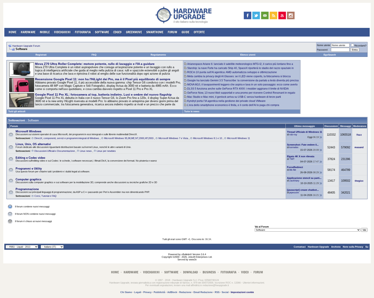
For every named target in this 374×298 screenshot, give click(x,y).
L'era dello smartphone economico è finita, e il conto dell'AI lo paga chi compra (233, 105)
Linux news (86, 151)
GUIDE (185, 32)
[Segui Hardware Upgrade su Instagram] (291, 15)
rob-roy (293, 134)
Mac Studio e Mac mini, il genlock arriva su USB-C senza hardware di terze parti (234, 96)
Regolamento (158, 54)
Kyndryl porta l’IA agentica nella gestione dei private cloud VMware (226, 101)
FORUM (172, 32)
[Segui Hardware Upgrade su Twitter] (256, 15)
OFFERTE (199, 32)
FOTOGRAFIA (83, 32)
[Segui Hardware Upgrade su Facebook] (247, 15)
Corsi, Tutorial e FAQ (45, 196)
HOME (12, 32)
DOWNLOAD (190, 272)
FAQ (94, 54)
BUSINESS (209, 272)
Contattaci (300, 246)
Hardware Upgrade (318, 246)
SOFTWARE (102, 32)
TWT (292, 159)
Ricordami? (360, 45)
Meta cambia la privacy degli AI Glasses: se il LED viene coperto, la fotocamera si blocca (239, 76)
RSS (217, 292)
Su (366, 246)
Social (225, 292)
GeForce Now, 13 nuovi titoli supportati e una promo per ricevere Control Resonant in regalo (241, 92)
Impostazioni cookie (242, 292)
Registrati (41, 54)
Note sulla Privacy (353, 246)
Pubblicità (159, 292)
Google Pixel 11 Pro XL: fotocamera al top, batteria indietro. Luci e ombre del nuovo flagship (103, 94)
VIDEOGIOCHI (62, 32)
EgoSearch (330, 54)
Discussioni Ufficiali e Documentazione (54, 151)
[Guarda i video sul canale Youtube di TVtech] (282, 15)
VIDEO (245, 272)
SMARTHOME (154, 32)
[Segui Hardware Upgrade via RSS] (273, 15)
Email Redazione (203, 292)
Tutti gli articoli (16, 111)
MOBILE (45, 32)
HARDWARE (28, 32)
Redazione (185, 292)
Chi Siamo (126, 292)
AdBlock (172, 292)
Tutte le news (191, 111)
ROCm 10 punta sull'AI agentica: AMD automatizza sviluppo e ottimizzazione (232, 72)
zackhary (294, 180)
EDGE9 (117, 32)
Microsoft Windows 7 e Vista (173, 138)
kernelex (293, 147)
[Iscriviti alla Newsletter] (265, 15)
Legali (137, 292)
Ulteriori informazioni (253, 282)
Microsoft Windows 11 (238, 138)
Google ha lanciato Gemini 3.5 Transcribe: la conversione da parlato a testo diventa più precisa (243, 80)
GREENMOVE (134, 32)
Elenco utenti (247, 54)
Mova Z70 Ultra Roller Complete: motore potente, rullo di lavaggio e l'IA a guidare (95, 64)
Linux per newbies (106, 151)
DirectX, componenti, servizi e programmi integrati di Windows (66, 138)
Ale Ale (292, 169)
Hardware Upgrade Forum (26, 46)
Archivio (336, 246)
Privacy (147, 292)
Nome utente (323, 45)
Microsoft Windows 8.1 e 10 (207, 138)
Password (322, 49)
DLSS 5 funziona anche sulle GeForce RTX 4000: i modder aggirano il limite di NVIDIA (238, 88)
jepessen (294, 192)
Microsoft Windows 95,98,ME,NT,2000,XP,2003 (128, 138)
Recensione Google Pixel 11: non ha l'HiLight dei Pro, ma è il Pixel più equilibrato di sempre (102, 79)
